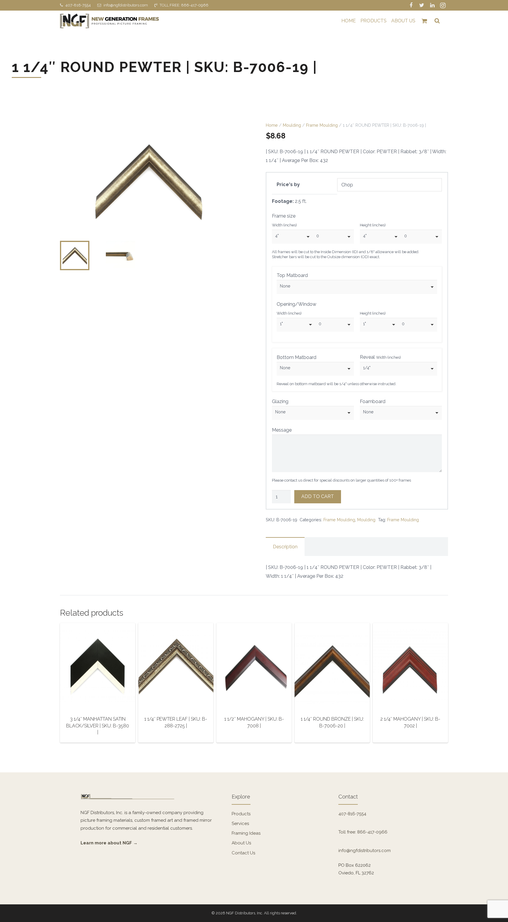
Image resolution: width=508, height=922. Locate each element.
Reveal (380, 357)
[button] (232, 132)
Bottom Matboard (296, 357)
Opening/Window (296, 304)
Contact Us (243, 853)
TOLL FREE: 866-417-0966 (184, 5)
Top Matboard (292, 275)
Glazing (280, 401)
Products (241, 813)
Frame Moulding (322, 125)
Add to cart (317, 496)
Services (240, 823)
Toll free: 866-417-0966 (362, 832)
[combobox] (292, 236)
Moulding (292, 125)
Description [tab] (285, 546)
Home (272, 125)
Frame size (283, 216)
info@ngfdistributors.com (125, 5)
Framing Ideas (246, 833)
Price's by (288, 184)
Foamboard (372, 401)
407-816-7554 (78, 5)
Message (282, 430)
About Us (241, 843)
